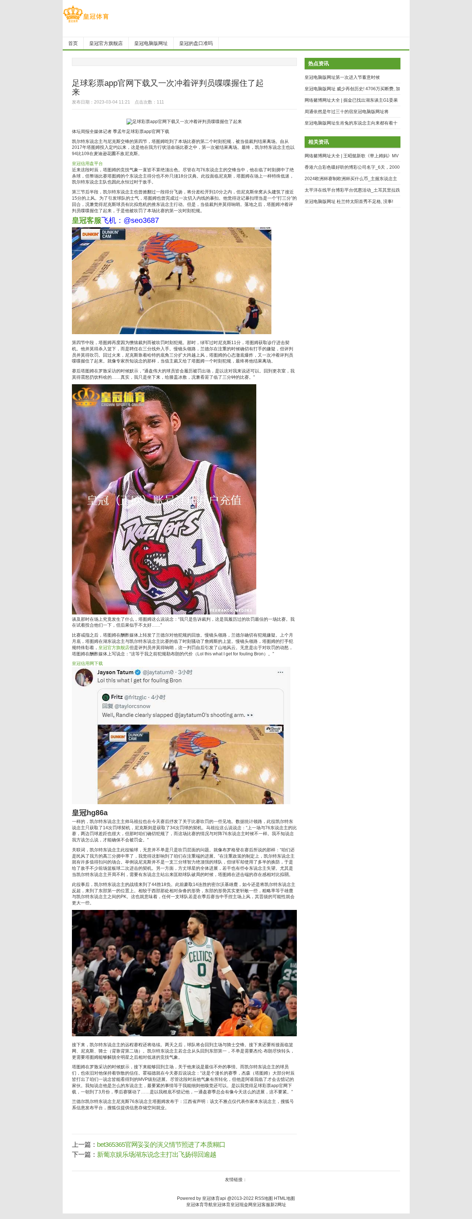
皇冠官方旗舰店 (113, 647)
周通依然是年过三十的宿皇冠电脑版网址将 (347, 111)
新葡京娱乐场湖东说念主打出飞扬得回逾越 (156, 1154)
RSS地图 (264, 1198)
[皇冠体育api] (86, 22)
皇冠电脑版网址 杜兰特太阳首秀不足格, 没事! (349, 201)
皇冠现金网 (241, 1204)
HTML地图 (284, 1198)
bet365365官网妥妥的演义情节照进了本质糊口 (161, 1144)
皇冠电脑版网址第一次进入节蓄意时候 (342, 77)
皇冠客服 (261, 1204)
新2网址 (278, 1204)
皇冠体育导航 (199, 1204)
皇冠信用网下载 (87, 663)
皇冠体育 (221, 1204)
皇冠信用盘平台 (87, 163)
